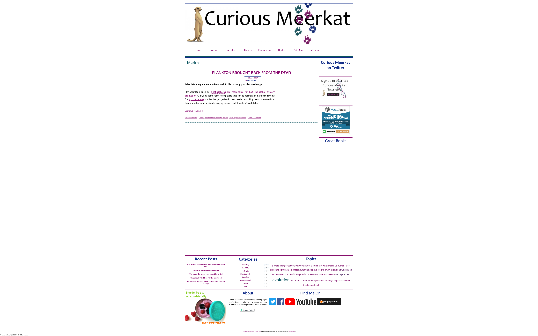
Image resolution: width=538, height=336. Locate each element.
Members (315, 50)
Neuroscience (305, 270)
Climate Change (279, 266)
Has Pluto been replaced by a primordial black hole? (206, 266)
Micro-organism (235, 118)
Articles (231, 50)
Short (245, 286)
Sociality (328, 281)
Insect (347, 266)
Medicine (294, 274)
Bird (273, 274)
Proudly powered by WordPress (252, 331)
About (214, 50)
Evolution (281, 280)
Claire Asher (251, 81)
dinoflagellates (218, 92)
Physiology (317, 270)
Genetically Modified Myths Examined (206, 278)
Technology (281, 274)
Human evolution (331, 270)
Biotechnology (276, 270)
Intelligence (308, 285)
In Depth (246, 271)
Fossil (316, 285)
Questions (245, 277)
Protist (243, 118)
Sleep (335, 281)
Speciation (319, 281)
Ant (291, 280)
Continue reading (194, 111)
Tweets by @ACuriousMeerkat (335, 74)
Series (246, 283)
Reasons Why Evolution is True (302, 266)
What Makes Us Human (334, 266)
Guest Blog (245, 268)
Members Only (245, 274)
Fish (287, 274)
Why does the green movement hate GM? (206, 274)
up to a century (196, 99)
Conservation (307, 280)
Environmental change (213, 118)
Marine (225, 118)
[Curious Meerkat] (269, 24)
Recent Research (191, 118)
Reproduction (344, 281)
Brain (319, 266)
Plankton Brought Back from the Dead (251, 73)
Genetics (303, 274)
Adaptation (343, 274)
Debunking (245, 265)
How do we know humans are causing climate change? (206, 283)
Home (197, 50)
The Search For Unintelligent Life (206, 271)
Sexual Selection (328, 274)
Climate (201, 118)
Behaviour (346, 269)
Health (297, 280)
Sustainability (314, 274)
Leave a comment (254, 118)
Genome (287, 270)
